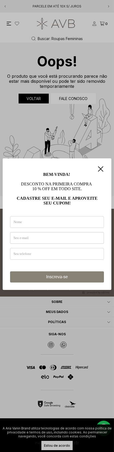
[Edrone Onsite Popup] (57, 226)
